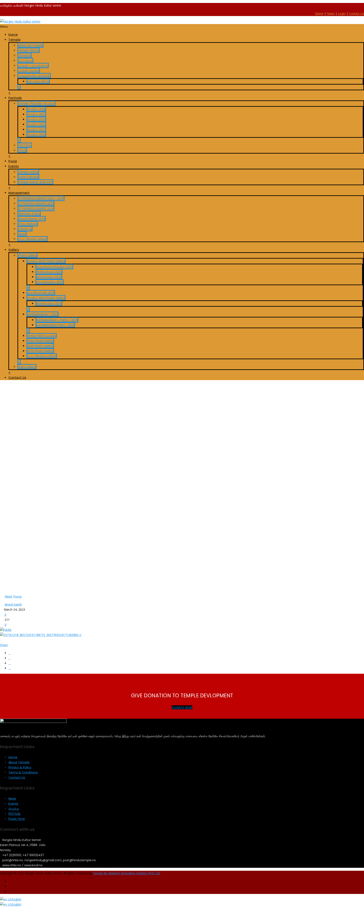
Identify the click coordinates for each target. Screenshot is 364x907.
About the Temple (30, 45)
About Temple (18, 762)
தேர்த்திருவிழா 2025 (49, 277)
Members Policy (29, 214)
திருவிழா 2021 (36, 129)
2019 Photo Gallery (40, 351)
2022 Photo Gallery (40, 341)
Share (4, 645)
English (16, 899)
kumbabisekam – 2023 (42, 314)
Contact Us (356, 13)
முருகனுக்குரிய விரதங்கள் (34, 76)
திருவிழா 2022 (36, 124)
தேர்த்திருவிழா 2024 (49, 303)
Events (13, 166)
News (331, 13)
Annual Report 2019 (31, 219)
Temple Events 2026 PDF (35, 182)
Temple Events (28, 172)
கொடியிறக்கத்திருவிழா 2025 (54, 267)
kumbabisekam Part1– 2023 (55, 325)
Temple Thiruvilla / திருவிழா (36, 103)
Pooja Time (16, 819)
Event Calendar (28, 177)
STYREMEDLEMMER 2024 (36, 203)
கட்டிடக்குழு (25, 60)
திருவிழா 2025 (36, 114)
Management (19, 193)
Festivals (15, 98)
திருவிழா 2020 (36, 134)
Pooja (22, 150)
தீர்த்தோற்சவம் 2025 (49, 272)
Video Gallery (27, 367)
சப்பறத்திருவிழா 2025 (49, 282)
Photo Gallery (27, 255)
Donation (24, 55)
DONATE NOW (182, 707)
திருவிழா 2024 (36, 119)
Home (319, 13)
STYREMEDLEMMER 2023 (36, 209)
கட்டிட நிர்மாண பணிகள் (32, 239)
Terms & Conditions (23, 772)
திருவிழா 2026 (36, 109)
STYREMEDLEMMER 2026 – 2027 (41, 198)
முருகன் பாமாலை (28, 71)
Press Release (27, 224)
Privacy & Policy (19, 767)
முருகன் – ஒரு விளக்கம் (33, 65)
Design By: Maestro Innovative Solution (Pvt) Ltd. (126, 873)
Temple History (28, 50)
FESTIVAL (24, 145)
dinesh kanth (13, 604)
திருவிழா (13, 809)
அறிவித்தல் (25, 229)
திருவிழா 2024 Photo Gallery (46, 298)
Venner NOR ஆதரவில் (41, 336)
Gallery (13, 250)
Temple (14, 40)
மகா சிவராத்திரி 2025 (40, 293)
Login (341, 13)
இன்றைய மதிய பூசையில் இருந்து (33, 393)
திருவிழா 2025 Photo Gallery (46, 261)
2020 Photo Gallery (40, 346)
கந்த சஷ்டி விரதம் (38, 81)
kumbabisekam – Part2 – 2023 (57, 320)
